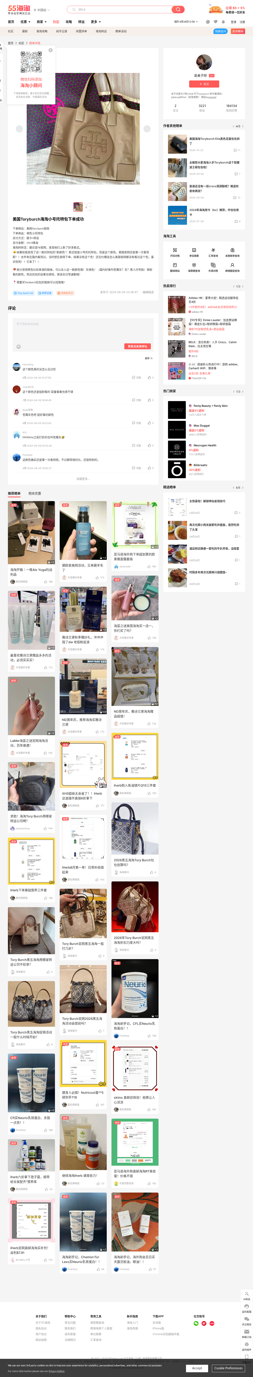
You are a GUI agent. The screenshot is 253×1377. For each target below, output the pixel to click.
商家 (40, 22)
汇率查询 (213, 255)
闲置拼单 (81, 31)
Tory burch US (25, 293)
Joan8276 (28, 386)
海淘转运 (101, 31)
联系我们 (70, 1328)
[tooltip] (31, 74)
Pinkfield (27, 454)
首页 (10, 43)
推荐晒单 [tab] (14, 493)
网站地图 (41, 1339)
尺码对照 (175, 255)
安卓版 (157, 1322)
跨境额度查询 (232, 270)
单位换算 (194, 255)
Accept (197, 1368)
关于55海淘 (43, 1322)
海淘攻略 (41, 31)
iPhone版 (158, 1328)
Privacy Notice (56, 1371)
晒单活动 (120, 31)
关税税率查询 (232, 255)
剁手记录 (61, 31)
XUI (24, 432)
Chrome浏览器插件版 (166, 1334)
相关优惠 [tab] (34, 493)
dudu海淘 (28, 409)
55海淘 (19, 10)
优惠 (24, 22)
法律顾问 (70, 1339)
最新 (25, 31)
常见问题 (70, 1322)
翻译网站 (175, 270)
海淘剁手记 (67, 293)
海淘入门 (132, 1322)
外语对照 (213, 270)
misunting (28, 364)
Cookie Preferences (228, 1368)
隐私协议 (41, 1328)
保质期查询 (194, 270)
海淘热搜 (132, 1328)
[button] (42, 10)
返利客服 (70, 1334)
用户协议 (41, 1334)
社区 (10, 31)
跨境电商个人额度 (101, 1328)
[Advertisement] (204, 624)
